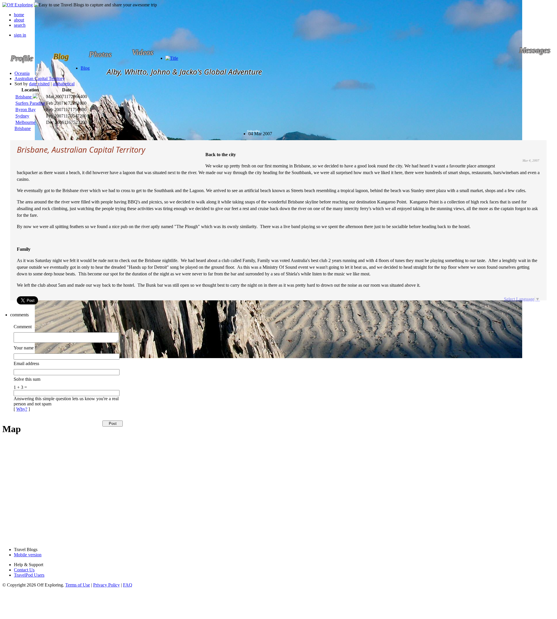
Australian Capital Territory (40, 78)
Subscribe (253, 131)
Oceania (22, 73)
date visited (39, 83)
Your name (24, 347)
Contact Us (24, 569)
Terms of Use (77, 584)
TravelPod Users (29, 575)
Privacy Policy (106, 584)
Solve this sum (27, 379)
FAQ (127, 584)
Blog (85, 68)
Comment (23, 326)
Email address (26, 363)
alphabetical (64, 83)
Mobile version (27, 554)
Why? (21, 409)
